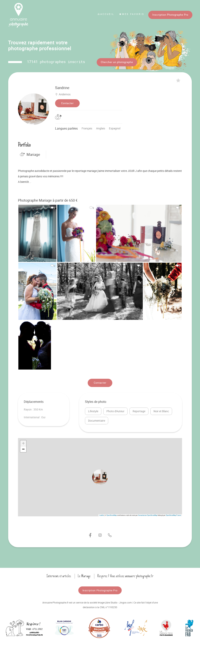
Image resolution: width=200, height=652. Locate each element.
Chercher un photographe (117, 62)
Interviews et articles (58, 576)
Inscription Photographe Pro (170, 14)
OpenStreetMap (111, 515)
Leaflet (101, 515)
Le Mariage (84, 576)
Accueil (107, 14)
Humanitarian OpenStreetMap (147, 515)
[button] (100, 477)
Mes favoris (133, 14)
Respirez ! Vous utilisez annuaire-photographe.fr (125, 576)
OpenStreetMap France (173, 515)
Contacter (67, 103)
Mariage (33, 154)
